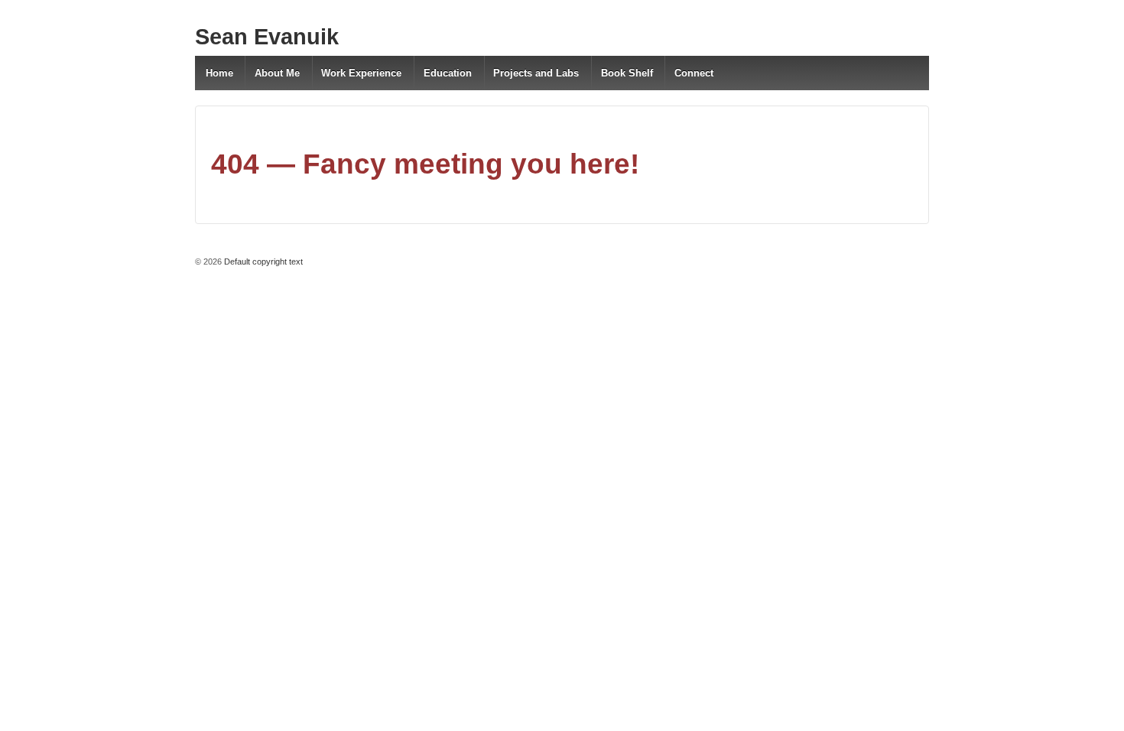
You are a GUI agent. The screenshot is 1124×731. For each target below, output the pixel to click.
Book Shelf (627, 73)
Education (448, 73)
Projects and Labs (536, 73)
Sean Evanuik (267, 36)
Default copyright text (262, 261)
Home (219, 73)
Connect (693, 73)
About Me (277, 73)
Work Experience (361, 73)
